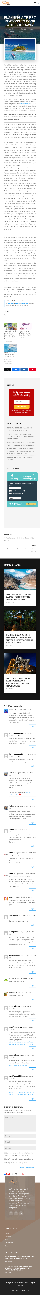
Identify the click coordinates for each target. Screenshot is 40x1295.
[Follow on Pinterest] (21, 1213)
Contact (7, 1246)
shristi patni (13, 915)
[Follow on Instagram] (16, 1213)
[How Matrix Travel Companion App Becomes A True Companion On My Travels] (10, 326)
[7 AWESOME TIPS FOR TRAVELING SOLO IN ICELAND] (10, 348)
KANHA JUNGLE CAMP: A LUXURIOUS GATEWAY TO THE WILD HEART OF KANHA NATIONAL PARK (20, 436)
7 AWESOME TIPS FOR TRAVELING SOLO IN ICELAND (9, 355)
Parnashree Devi (13, 29)
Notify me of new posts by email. (17, 1163)
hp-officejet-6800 (15, 1027)
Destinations (9, 1243)
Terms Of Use (25, 1290)
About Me (8, 1236)
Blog (6, 1239)
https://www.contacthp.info (18, 1065)
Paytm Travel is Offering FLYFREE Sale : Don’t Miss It (25, 333)
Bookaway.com (25, 104)
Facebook (11, 303)
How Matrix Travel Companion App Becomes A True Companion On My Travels (10, 335)
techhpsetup (14, 932)
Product (31, 29)
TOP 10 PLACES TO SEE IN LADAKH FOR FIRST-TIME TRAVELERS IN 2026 (18, 597)
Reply (32, 726)
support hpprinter (16, 1055)
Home (7, 1233)
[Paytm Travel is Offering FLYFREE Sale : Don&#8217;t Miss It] (25, 326)
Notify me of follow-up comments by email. (20, 1159)
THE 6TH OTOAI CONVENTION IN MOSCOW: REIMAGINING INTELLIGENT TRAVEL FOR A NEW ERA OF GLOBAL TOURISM (21, 451)
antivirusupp (14, 955)
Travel (18, 32)
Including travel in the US (18, 490)
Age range (11, 485)
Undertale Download (17, 1006)
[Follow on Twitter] (11, 1213)
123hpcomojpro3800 (16, 733)
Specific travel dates (17, 493)
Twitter (17, 303)
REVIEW (12, 32)
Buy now (31, 504)
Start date (11, 495)
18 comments (25, 32)
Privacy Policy (15, 1290)
